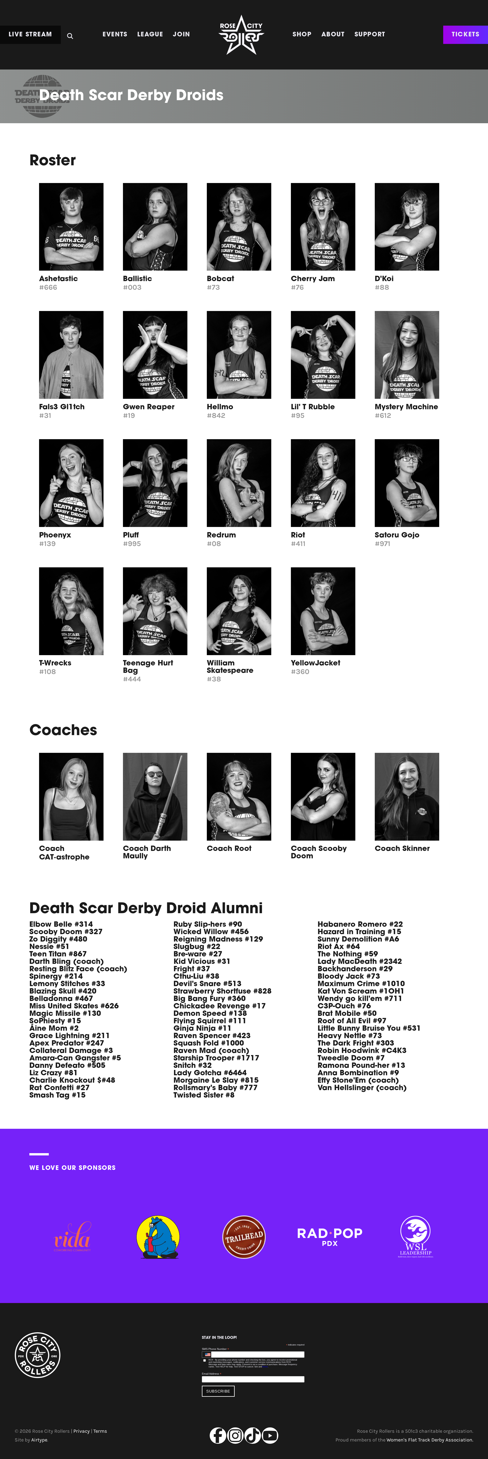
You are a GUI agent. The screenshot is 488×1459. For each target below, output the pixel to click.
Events (115, 35)
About (333, 35)
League (150, 35)
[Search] (70, 33)
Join (181, 35)
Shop (302, 35)
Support (370, 35)
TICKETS (465, 35)
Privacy (81, 1431)
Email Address (211, 1374)
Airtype (39, 1440)
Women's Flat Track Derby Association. (430, 1440)
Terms (265, 1366)
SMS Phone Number (215, 1349)
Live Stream (30, 35)
